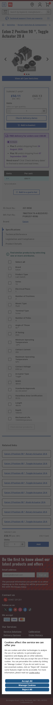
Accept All (27, 681)
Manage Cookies (27, 685)
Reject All (27, 689)
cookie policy (34, 672)
